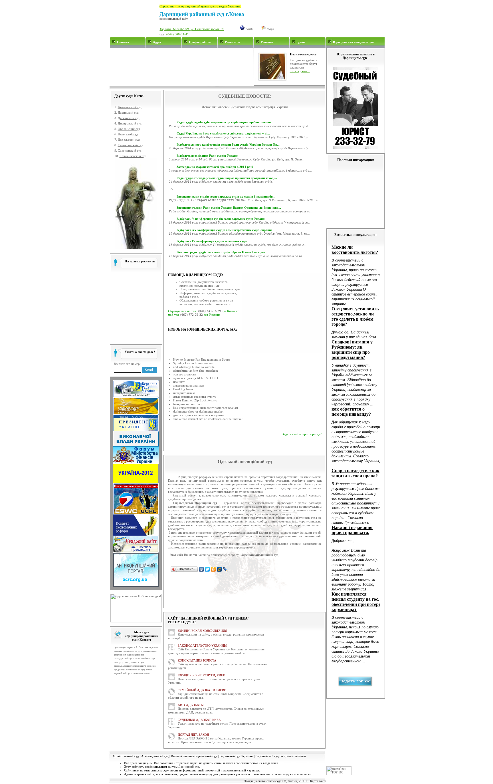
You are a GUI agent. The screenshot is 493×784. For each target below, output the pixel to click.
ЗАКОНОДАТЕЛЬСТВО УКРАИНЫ (202, 645)
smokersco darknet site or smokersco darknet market (208, 419)
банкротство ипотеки (187, 404)
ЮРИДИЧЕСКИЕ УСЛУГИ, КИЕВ (201, 675)
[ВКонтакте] (202, 569)
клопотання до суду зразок (139, 669)
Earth (249, 29)
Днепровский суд (130, 123)
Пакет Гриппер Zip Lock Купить (195, 400)
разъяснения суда (122, 655)
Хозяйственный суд (126, 756)
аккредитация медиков (188, 385)
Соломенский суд (130, 150)
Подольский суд (129, 139)
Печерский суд (128, 134)
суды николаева (149, 651)
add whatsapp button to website (194, 367)
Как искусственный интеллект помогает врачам (205, 407)
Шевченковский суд (133, 156)
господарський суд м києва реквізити (132, 658)
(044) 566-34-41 (177, 34)
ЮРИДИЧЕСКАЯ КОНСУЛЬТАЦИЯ (202, 630)
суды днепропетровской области (130, 647)
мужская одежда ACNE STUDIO (195, 378)
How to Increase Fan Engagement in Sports (201, 359)
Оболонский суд (129, 128)
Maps (270, 29)
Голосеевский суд (130, 107)
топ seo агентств (184, 374)
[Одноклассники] (214, 569)
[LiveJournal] (226, 569)
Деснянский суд (129, 118)
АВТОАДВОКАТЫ (191, 705)
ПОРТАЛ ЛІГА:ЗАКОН (193, 734)
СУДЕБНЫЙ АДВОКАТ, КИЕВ (199, 719)
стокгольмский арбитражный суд (130, 666)
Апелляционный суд (155, 756)
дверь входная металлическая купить (198, 415)
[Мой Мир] (220, 569)
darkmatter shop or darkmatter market (198, 411)
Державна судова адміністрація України (259, 107)
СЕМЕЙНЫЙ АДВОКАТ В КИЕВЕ (202, 690)
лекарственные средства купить (194, 396)
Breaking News (183, 389)
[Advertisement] (181, 66)
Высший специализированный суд (194, 756)
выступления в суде (134, 662)
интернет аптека (184, 393)
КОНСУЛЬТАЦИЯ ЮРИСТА (197, 660)
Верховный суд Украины (236, 756)
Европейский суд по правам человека (280, 756)
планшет (179, 381)
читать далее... (300, 71)
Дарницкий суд (128, 112)
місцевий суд (138, 655)
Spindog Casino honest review (193, 363)
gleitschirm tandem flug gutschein (195, 370)
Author (292, 781)
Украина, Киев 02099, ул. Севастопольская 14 (191, 29)
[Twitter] (208, 569)
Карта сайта (318, 781)
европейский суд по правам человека (132, 673)
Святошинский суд (130, 145)
